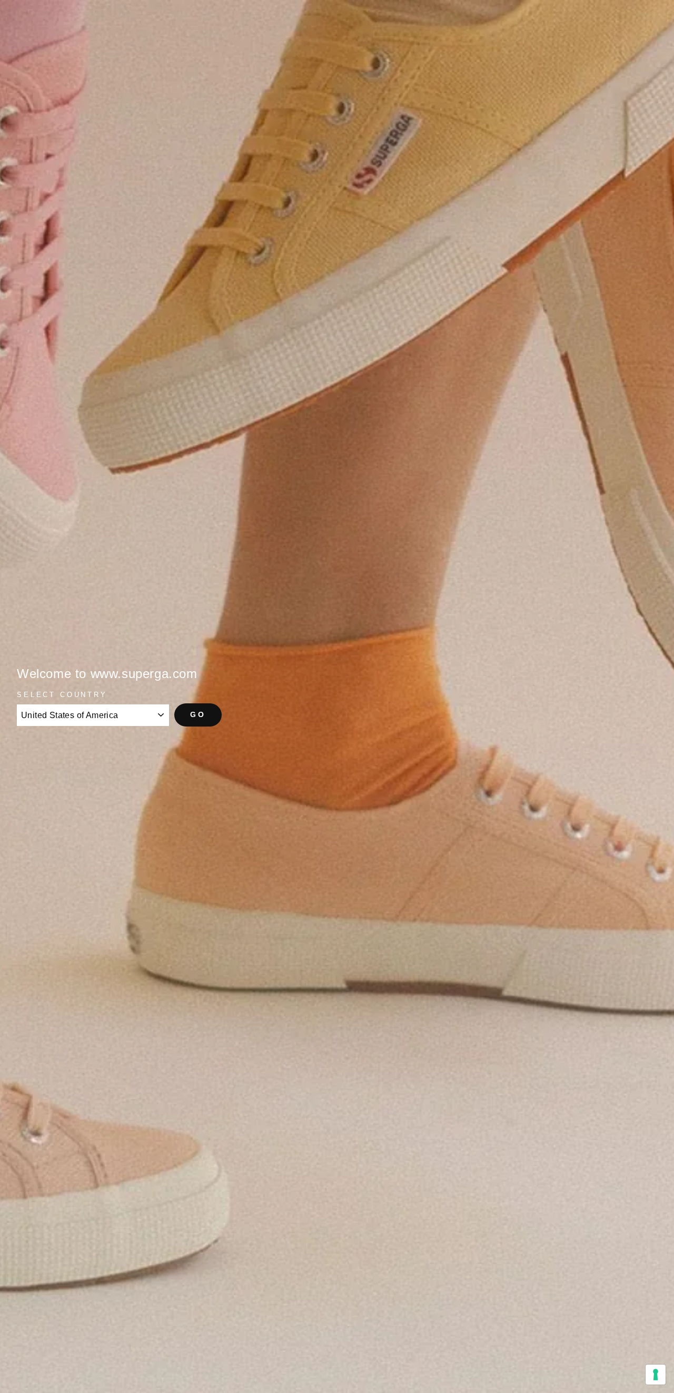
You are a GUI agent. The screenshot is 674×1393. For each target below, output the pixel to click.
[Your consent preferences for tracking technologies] (656, 1375)
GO (198, 714)
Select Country (62, 695)
